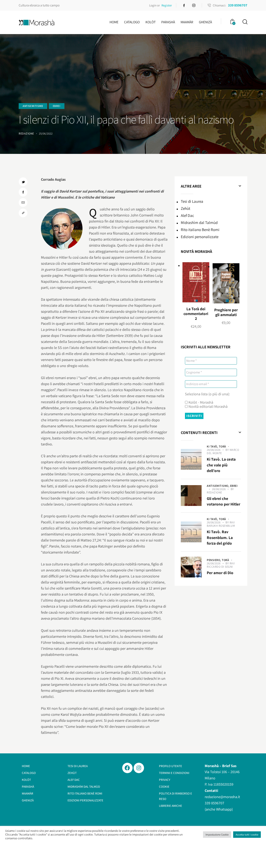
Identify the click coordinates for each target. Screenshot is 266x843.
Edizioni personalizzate (199, 236)
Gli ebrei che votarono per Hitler (223, 501)
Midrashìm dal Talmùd (199, 222)
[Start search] (244, 22)
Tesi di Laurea (192, 201)
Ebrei (56, 106)
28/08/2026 (213, 450)
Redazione (214, 492)
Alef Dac (187, 215)
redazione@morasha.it (222, 796)
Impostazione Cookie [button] (217, 834)
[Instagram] (139, 768)
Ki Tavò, (213, 446)
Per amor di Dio (220, 572)
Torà (222, 446)
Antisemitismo (33, 106)
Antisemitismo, (218, 486)
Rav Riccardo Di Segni (221, 565)
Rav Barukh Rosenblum (221, 524)
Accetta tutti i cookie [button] (247, 834)
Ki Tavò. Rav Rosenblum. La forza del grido (220, 537)
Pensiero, (214, 560)
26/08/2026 (213, 563)
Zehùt (185, 208)
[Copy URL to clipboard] (23, 213)
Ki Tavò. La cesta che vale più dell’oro (221, 465)
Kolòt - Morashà (200, 402)
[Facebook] (127, 768)
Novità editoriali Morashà (208, 406)
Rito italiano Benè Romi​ (200, 229)
